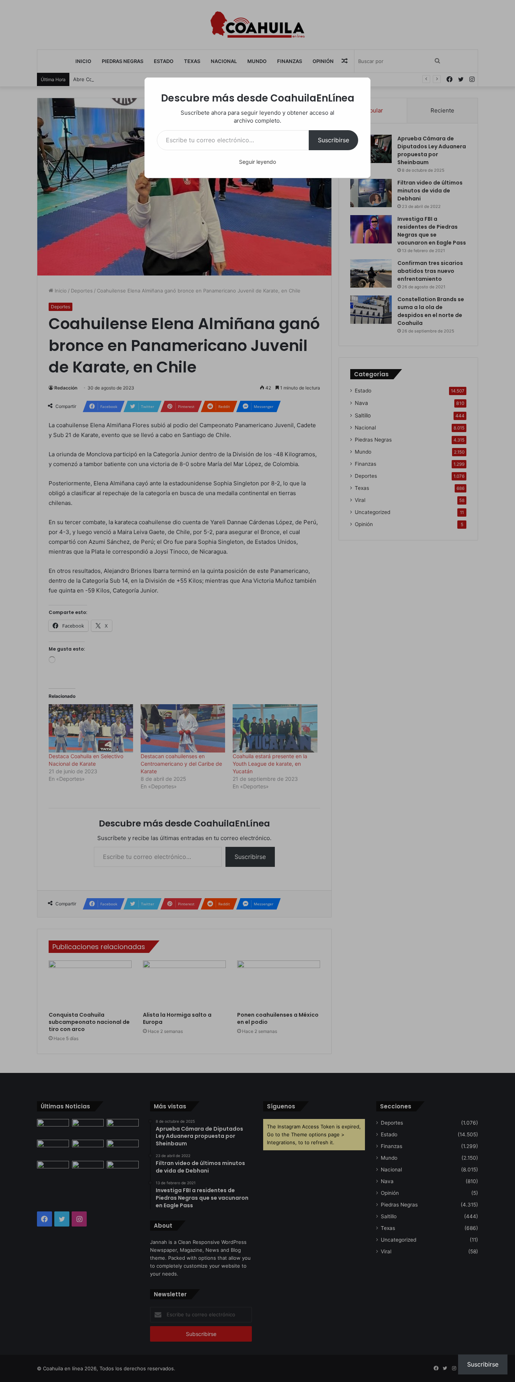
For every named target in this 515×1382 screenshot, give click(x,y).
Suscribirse (333, 140)
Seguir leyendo (257, 162)
